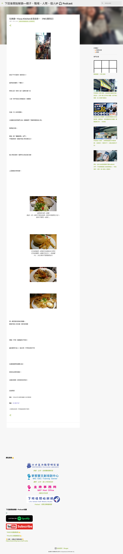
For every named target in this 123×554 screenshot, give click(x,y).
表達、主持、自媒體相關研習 (43, 470)
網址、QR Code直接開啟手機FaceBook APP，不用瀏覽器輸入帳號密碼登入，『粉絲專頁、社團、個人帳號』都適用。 (105, 167)
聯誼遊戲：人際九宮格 (99, 74)
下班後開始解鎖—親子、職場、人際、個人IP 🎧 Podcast (39, 3)
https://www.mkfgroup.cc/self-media (17, 541)
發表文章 (99, 50)
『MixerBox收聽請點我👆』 (14, 535)
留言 (97, 52)
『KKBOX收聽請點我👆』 (13, 532)
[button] (10, 25)
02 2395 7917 (16, 403)
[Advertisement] (43, 442)
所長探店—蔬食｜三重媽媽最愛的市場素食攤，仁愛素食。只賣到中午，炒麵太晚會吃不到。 (105, 143)
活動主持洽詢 (43, 493)
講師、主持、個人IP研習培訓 (43, 482)
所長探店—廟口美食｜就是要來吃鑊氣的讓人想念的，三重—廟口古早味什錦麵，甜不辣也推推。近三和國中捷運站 (105, 95)
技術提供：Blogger (62, 548)
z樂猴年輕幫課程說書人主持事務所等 (26, 21)
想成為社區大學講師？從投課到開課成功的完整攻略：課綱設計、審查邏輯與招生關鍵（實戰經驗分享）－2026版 (105, 119)
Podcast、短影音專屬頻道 (43, 504)
